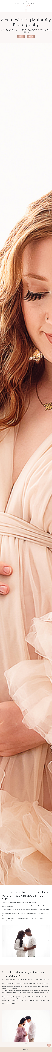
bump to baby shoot (14, 979)
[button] (26, 10)
